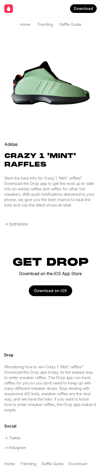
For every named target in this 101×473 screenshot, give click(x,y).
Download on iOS (50, 290)
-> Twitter (12, 438)
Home (25, 24)
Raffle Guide (70, 24)
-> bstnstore (16, 224)
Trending (45, 24)
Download (83, 8)
